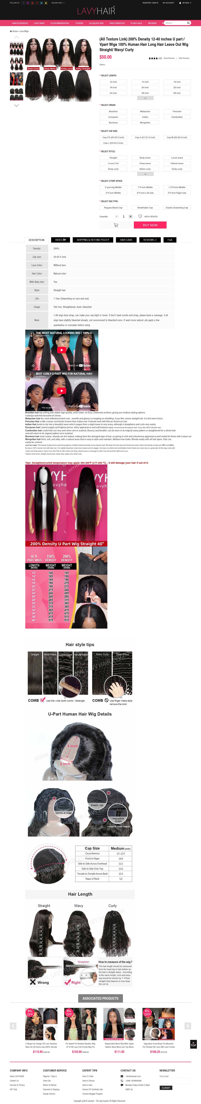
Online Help (57, 3)
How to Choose (88, 1080)
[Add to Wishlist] (140, 217)
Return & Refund (49, 1085)
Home (15, 31)
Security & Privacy (17, 1085)
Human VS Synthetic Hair (92, 1089)
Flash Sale (136, 23)
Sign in (155, 3)
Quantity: (104, 216)
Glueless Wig (96, 23)
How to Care (87, 1085)
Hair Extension (20, 23)
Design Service (49, 1094)
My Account (169, 3)
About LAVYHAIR (17, 1076)
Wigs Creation (117, 23)
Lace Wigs (39, 23)
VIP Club (13, 1089)
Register (147, 3)
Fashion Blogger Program (92, 1094)
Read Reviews (169, 58)
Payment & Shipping (51, 1089)
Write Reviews (184, 58)
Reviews (152, 23)
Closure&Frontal (60, 23)
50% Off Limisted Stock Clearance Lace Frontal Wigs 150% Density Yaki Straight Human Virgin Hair (158, 1046)
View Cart (47, 1080)
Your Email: (164, 1076)
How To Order (87, 1076)
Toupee (79, 23)
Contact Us (14, 1080)
